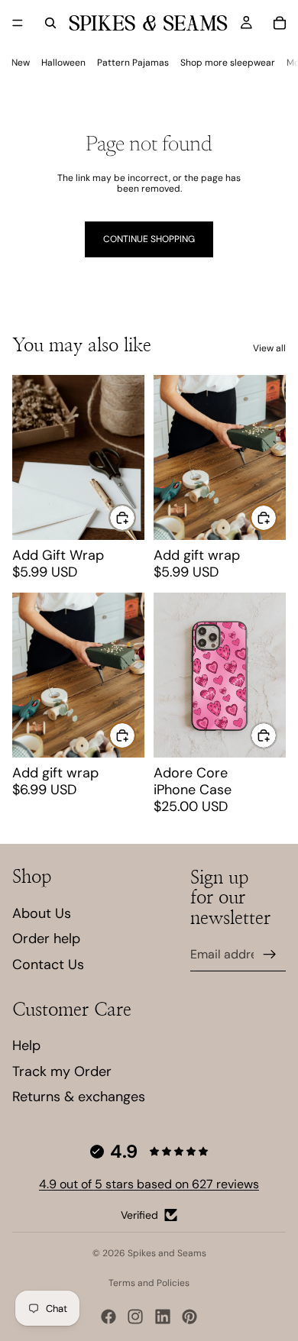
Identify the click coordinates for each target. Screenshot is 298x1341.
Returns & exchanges (78, 1096)
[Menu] (17, 22)
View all (269, 348)
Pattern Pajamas (133, 63)
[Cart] (279, 23)
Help (26, 1045)
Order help (46, 938)
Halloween (63, 63)
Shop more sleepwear (227, 63)
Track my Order (62, 1071)
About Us (41, 913)
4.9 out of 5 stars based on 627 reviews (149, 1184)
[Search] (50, 23)
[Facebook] (108, 1316)
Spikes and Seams (167, 1253)
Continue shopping (149, 239)
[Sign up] (270, 955)
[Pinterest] (189, 1316)
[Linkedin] (163, 1316)
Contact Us (48, 964)
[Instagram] (135, 1316)
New (20, 63)
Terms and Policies (149, 1283)
